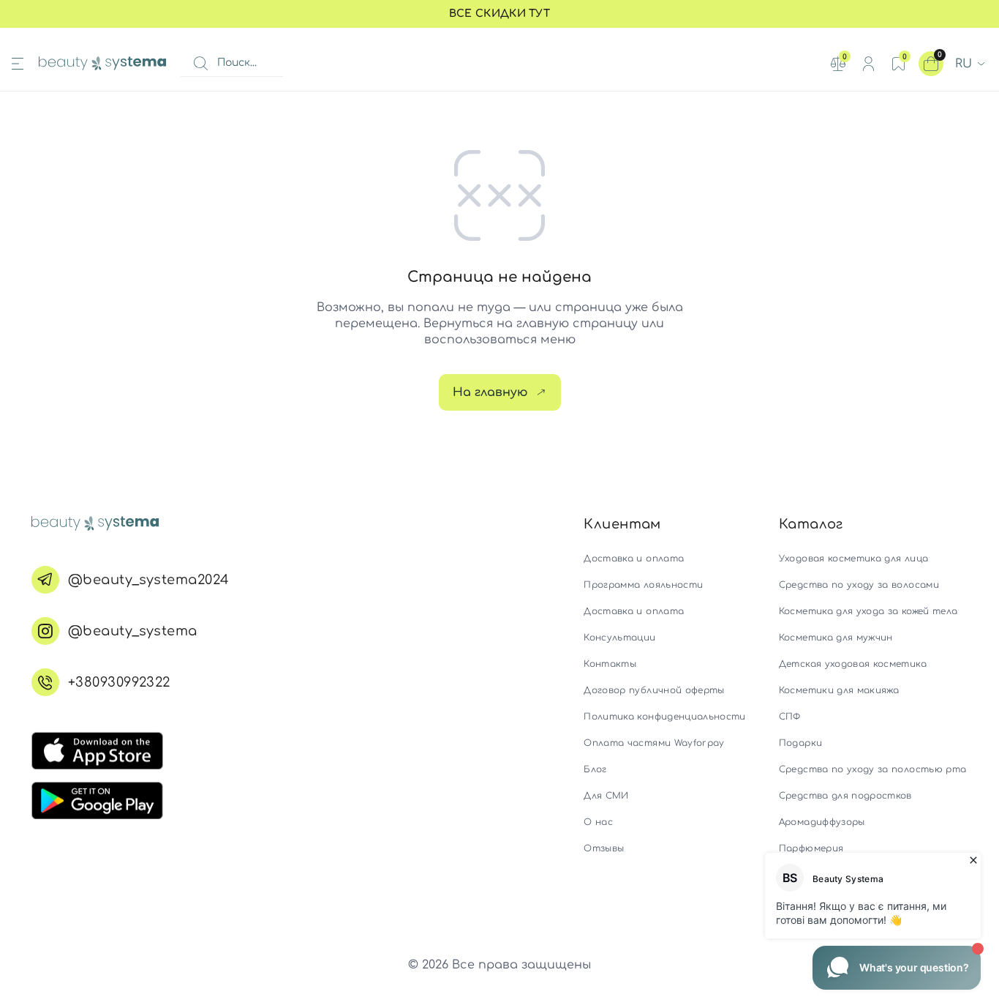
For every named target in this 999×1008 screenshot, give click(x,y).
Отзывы (604, 848)
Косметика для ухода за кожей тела (868, 611)
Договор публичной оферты (654, 690)
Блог (595, 769)
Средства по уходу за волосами (859, 585)
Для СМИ (606, 796)
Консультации (619, 637)
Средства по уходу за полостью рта (873, 769)
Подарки (800, 743)
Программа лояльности (643, 585)
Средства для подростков (845, 796)
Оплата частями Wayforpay (654, 743)
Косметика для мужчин (836, 637)
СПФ (790, 717)
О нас (598, 822)
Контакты (610, 664)
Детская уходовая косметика (853, 664)
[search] (200, 63)
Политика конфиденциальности (664, 717)
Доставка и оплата (634, 558)
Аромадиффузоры (822, 822)
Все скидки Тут (499, 13)
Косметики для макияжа (839, 690)
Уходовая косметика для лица (853, 558)
